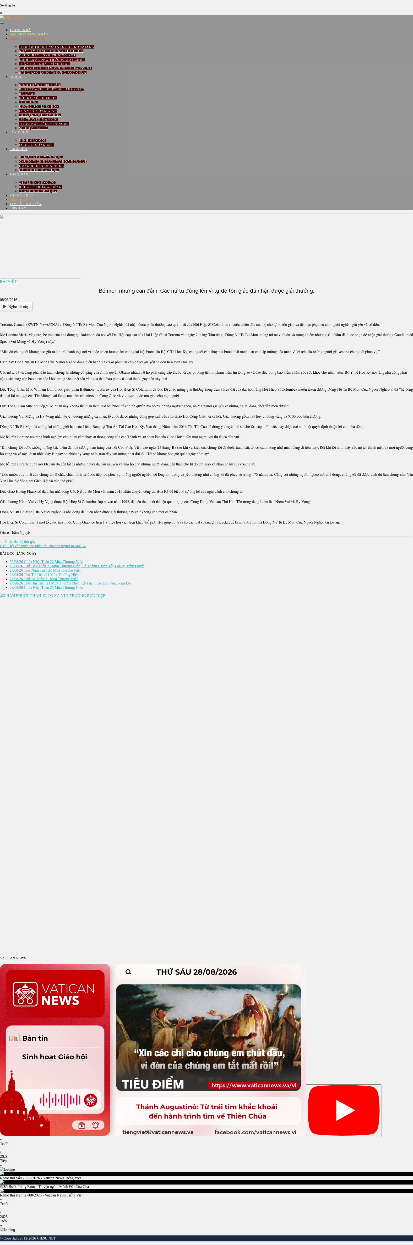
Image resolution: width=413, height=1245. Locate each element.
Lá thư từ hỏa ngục (39, 170)
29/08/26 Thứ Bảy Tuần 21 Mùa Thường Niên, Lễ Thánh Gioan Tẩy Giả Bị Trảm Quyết (77, 566)
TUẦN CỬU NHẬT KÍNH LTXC (44, 64)
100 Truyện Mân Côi (38, 119)
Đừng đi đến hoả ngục (41, 166)
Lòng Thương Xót (36, 145)
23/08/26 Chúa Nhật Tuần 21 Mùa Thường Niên (46, 587)
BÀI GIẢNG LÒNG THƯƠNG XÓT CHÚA (53, 72)
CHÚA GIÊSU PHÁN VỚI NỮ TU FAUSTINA (55, 68)
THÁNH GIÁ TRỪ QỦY (38, 191)
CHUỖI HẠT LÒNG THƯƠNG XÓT (47, 55)
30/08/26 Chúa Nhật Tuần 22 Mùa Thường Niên (46, 562)
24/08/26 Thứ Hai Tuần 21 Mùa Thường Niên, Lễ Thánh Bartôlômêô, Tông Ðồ (70, 583)
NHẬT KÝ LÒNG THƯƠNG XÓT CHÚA (51, 51)
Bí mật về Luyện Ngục (41, 157)
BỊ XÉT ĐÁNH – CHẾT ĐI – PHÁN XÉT (51, 89)
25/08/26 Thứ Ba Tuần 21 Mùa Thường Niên (44, 579)
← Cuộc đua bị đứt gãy (18, 542)
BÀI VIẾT (8, 281)
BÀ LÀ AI (27, 93)
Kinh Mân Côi (32, 140)
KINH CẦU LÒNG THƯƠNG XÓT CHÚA (52, 59)
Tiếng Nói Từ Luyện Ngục (44, 124)
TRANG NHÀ (20, 30)
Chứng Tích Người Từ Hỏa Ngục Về (53, 161)
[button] (206, 1141)
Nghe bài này (18, 306)
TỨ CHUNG (28, 102)
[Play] (343, 1110)
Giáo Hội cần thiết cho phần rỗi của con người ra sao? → (43, 546)
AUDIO (16, 77)
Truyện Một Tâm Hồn (40, 115)
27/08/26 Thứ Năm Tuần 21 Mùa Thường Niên (46, 570)
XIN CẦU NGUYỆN (26, 204)
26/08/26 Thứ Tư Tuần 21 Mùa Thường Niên (44, 575)
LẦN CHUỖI (20, 132)
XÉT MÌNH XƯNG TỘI (37, 182)
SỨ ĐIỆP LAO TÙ (33, 128)
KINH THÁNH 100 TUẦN (39, 85)
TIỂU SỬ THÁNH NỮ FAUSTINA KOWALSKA (56, 47)
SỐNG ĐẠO (19, 174)
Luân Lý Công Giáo (38, 111)
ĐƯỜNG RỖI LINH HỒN (39, 106)
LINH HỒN (18, 149)
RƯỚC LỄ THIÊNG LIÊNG (40, 187)
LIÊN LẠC (18, 208)
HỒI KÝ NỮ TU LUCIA (38, 98)
